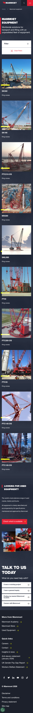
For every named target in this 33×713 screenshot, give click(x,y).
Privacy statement (9, 702)
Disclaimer (6, 694)
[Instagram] (22, 677)
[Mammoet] (10, 3)
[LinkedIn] (13, 677)
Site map (5, 706)
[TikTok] (27, 677)
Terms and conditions (10, 698)
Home (4, 9)
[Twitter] (8, 677)
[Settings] (2, 709)
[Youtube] (18, 677)
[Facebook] (4, 677)
